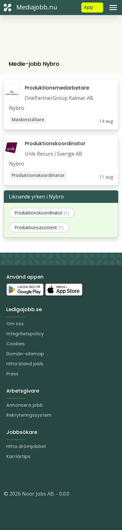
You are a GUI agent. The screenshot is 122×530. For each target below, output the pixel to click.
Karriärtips (18, 456)
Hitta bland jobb (24, 364)
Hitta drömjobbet (26, 446)
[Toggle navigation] (113, 8)
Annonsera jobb (24, 405)
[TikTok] (46, 475)
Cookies (15, 344)
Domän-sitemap (25, 354)
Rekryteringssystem (28, 415)
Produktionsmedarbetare (57, 87)
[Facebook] (34, 475)
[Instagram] (9, 475)
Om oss (15, 324)
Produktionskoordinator (55, 143)
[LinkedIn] (21, 475)
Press (12, 374)
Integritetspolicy (25, 334)
